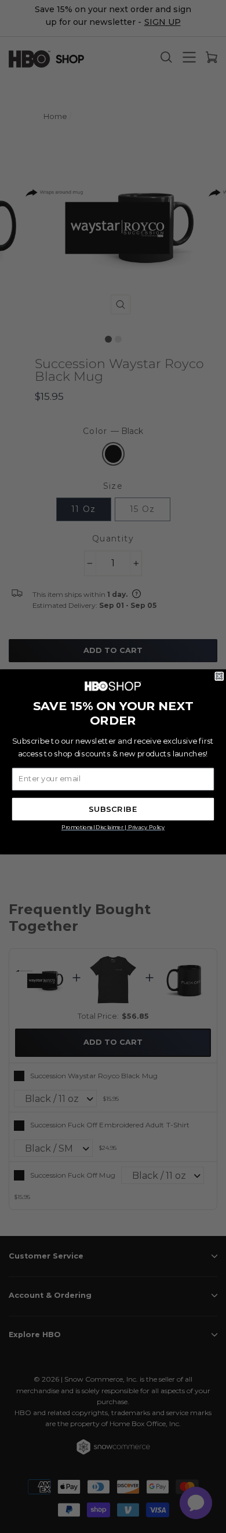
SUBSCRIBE (113, 809)
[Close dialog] (219, 676)
